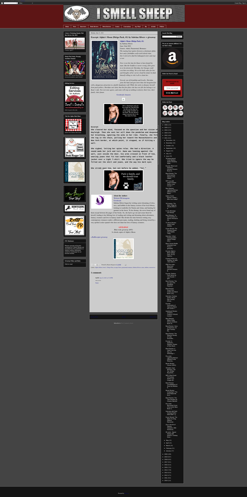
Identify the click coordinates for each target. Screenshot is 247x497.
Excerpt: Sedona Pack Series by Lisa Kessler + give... (171, 276)
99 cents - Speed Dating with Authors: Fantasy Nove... (172, 434)
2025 (166, 127)
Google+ (23, 1)
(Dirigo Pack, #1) (137, 41)
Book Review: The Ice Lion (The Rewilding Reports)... (171, 283)
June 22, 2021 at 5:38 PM (106, 278)
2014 (166, 470)
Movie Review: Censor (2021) (171, 364)
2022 (166, 135)
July (167, 153)
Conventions (127, 26)
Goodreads (120, 94)
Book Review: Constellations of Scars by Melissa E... (171, 385)
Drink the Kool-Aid (172, 93)
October (168, 145)
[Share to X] (95, 265)
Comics (117, 26)
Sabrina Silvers (137, 267)
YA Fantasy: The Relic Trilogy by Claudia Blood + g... (171, 206)
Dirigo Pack (110, 267)
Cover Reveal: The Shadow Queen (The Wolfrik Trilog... (171, 231)
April (167, 443)
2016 (166, 465)
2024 (166, 130)
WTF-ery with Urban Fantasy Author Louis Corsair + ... (171, 183)
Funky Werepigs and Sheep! (171, 211)
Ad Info (153, 26)
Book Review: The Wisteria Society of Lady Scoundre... (171, 336)
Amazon (128, 94)
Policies (162, 26)
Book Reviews (94, 26)
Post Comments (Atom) (127, 323)
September (169, 148)
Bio (146, 26)
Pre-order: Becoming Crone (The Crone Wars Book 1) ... (172, 406)
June (167, 156)
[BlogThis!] (94, 265)
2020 (166, 454)
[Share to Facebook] (97, 265)
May (167, 440)
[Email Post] (125, 265)
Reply (97, 283)
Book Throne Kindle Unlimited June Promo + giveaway (172, 246)
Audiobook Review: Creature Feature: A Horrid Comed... (172, 313)
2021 (166, 138)
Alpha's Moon (98, 267)
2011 (166, 478)
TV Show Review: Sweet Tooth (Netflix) (171, 224)
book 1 (105, 267)
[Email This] (92, 265)
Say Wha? (138, 26)
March (168, 445)
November (169, 143)
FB (121, 198)
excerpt (116, 267)
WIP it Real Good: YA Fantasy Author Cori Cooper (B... (171, 378)
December (169, 140)
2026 (166, 125)
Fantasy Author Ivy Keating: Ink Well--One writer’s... (172, 260)
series (142, 267)
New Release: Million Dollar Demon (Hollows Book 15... (171, 321)
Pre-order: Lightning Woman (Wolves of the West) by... (172, 358)
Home (67, 26)
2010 (166, 480)
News (74, 26)
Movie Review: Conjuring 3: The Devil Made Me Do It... (171, 393)
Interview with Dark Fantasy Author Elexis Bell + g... (171, 412)
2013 (166, 472)
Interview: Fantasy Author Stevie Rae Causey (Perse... (171, 298)
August (168, 151)
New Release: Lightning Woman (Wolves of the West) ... (172, 191)
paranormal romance (127, 267)
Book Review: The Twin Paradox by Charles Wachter (171, 399)
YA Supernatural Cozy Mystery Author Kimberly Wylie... (171, 161)
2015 (166, 467)
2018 (166, 459)
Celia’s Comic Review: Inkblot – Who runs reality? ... (172, 198)
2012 (166, 475)
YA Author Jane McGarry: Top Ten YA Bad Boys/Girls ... (170, 370)
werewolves (152, 267)
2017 (166, 462)
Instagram (126, 198)
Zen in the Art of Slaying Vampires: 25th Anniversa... (171, 427)
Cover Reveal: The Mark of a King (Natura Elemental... (171, 419)
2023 (166, 133)
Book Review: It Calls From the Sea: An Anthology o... (171, 351)
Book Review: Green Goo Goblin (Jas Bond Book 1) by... (172, 291)
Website (116, 198)
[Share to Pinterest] (99, 265)
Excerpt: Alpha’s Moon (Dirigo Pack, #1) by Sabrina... (170, 253)
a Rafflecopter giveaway (99, 237)
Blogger (126, 493)
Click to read (68, 264)
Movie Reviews (106, 26)
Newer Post (94, 317)
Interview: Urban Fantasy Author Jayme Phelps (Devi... (171, 238)
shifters (147, 267)
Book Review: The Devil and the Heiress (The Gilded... (171, 176)
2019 (166, 457)
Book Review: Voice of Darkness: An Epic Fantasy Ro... (172, 328)
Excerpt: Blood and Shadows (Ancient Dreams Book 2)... (171, 168)
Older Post (153, 317)
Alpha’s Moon (125, 41)
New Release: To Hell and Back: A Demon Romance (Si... (172, 217)
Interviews (83, 26)
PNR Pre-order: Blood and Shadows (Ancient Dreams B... (171, 268)
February (169, 448)
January (168, 451)
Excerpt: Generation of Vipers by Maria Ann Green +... (171, 306)
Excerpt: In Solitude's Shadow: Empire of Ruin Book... (171, 343)
